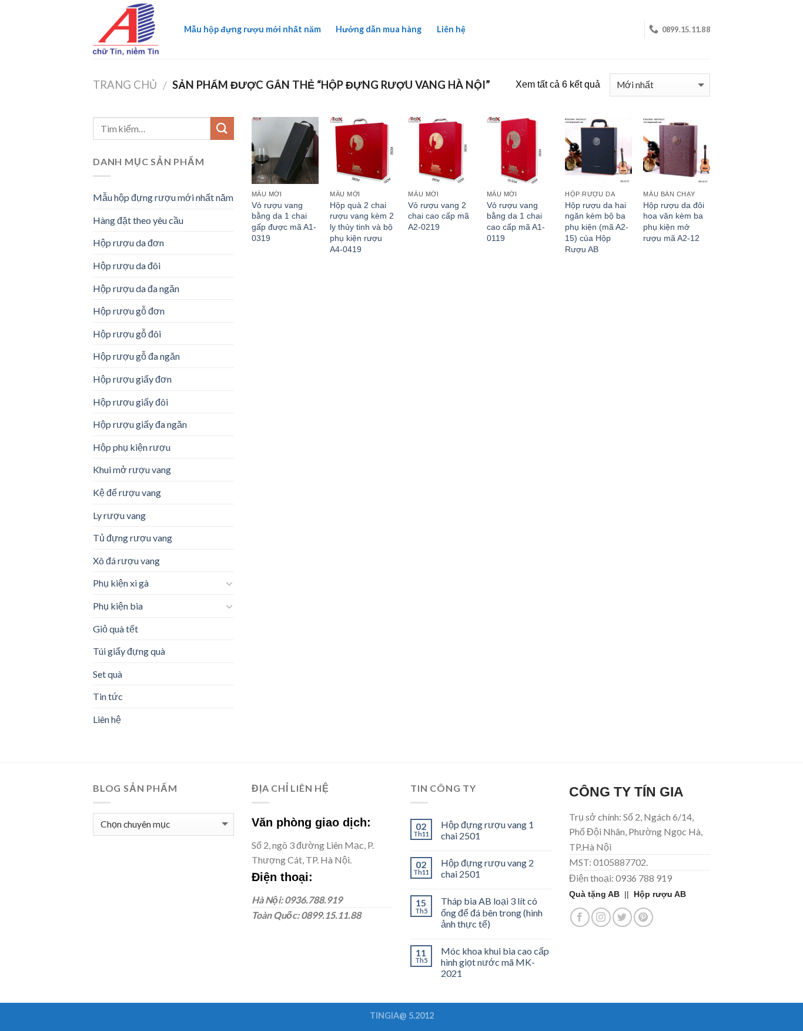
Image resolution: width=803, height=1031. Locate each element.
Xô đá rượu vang (126, 560)
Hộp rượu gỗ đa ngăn (136, 355)
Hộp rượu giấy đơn (132, 378)
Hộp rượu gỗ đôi (127, 333)
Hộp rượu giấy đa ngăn (140, 424)
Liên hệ (451, 29)
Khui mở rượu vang (132, 469)
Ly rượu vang (119, 515)
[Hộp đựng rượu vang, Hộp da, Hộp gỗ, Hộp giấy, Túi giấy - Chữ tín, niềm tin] (126, 29)
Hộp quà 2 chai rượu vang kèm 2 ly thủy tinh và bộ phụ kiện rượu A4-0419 (362, 227)
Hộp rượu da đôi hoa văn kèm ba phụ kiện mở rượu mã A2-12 (673, 221)
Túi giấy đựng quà (129, 651)
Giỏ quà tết (115, 628)
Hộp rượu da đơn (128, 242)
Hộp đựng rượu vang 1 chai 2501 (487, 830)
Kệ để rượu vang (127, 492)
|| (601, 894)
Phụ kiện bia (118, 605)
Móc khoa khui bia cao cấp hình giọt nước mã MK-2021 (495, 962)
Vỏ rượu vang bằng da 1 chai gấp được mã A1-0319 (284, 221)
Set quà (107, 673)
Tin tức (108, 696)
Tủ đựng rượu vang (132, 537)
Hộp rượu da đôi (126, 265)
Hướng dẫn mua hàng (378, 29)
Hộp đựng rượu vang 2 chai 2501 (487, 868)
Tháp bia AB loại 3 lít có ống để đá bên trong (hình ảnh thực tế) (492, 912)
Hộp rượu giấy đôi (130, 401)
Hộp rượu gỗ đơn (129, 310)
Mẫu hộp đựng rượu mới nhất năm (252, 29)
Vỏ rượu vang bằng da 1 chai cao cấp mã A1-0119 (516, 221)
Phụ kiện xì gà (121, 582)
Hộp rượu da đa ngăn (136, 288)
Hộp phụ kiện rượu (131, 447)
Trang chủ (125, 84)
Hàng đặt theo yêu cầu (138, 220)
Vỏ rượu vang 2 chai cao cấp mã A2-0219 (438, 216)
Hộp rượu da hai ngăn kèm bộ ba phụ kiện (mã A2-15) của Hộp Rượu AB (596, 227)
